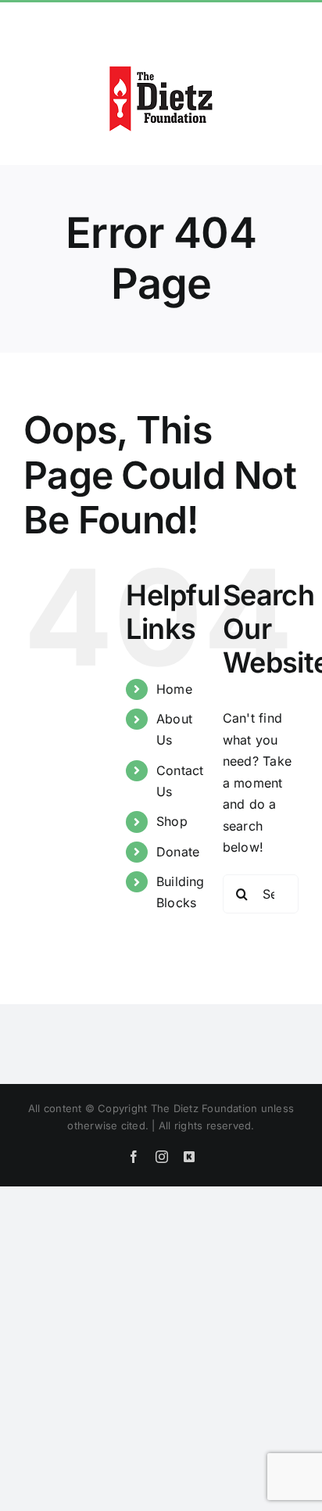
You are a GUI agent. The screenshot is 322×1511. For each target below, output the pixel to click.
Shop (172, 821)
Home (174, 689)
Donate (177, 852)
